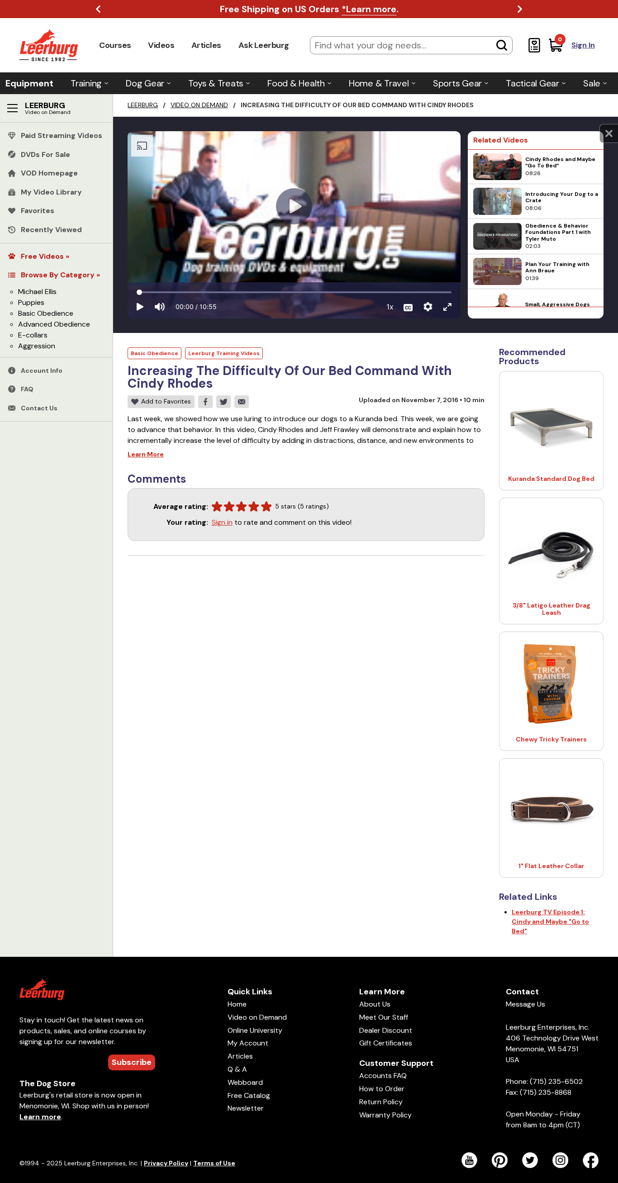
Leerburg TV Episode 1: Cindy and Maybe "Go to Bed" (550, 921)
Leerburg (143, 105)
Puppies (31, 302)
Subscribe (132, 1062)
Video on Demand (199, 105)
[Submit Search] (502, 45)
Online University (255, 1030)
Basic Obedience (45, 313)
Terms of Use (214, 1163)
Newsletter (246, 1108)
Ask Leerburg (263, 45)
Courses (115, 45)
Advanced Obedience (54, 324)
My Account (248, 1043)
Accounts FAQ (383, 1075)
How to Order (381, 1088)
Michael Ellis (37, 291)
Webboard (245, 1082)
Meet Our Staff (383, 1017)
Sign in (222, 522)
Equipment (29, 83)
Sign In (583, 45)
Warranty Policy (385, 1115)
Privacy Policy (166, 1163)
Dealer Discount (385, 1030)
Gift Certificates (385, 1043)
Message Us (525, 1004)
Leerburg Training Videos (224, 353)
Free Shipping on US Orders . (309, 9)
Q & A (237, 1069)
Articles (206, 45)
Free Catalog (249, 1095)
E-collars (33, 335)
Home (237, 1004)
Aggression (36, 346)
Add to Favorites (166, 401)
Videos (161, 45)
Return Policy (381, 1102)
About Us (374, 1004)
